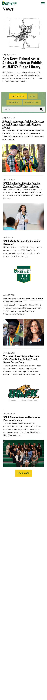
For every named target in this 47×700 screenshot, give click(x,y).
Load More (23, 473)
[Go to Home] (9, 3)
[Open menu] (43, 3)
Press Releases (18, 96)
